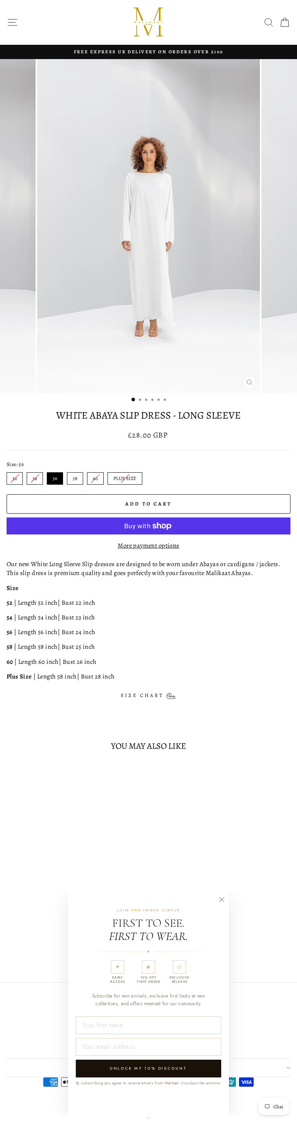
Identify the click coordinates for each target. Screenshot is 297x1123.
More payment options (148, 545)
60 (95, 477)
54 (34, 477)
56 (55, 477)
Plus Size (125, 477)
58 (75, 477)
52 (14, 477)
